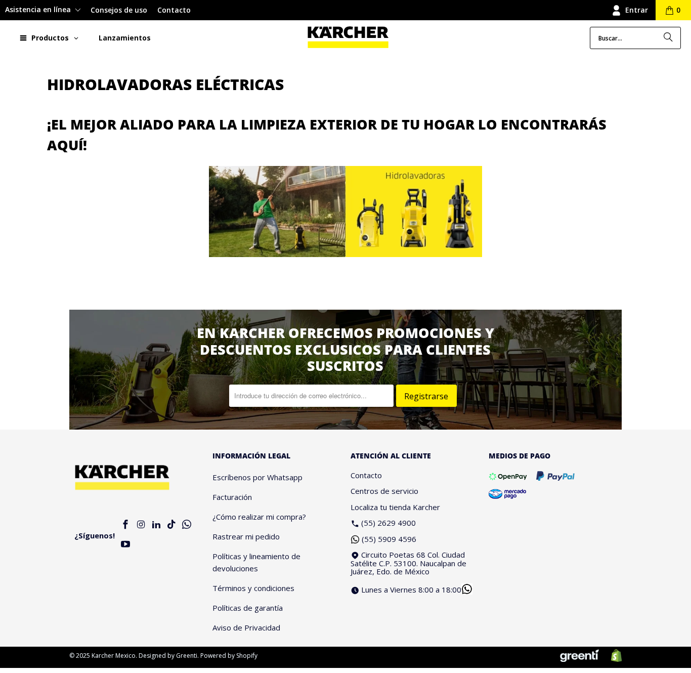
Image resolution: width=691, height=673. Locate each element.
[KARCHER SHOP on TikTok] (171, 525)
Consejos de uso (119, 10)
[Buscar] (668, 38)
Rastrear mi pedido (246, 536)
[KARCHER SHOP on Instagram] (141, 525)
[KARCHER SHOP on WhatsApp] (187, 525)
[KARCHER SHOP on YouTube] (126, 544)
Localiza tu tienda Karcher (395, 507)
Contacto (174, 10)
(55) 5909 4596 (389, 539)
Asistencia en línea (39, 9)
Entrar (636, 10)
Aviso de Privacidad (246, 627)
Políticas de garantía (247, 608)
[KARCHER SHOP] (348, 37)
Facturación (232, 497)
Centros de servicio (384, 491)
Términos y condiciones (253, 588)
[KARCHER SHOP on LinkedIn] (156, 525)
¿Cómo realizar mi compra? (259, 517)
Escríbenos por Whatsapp (257, 477)
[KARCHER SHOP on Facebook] (126, 525)
